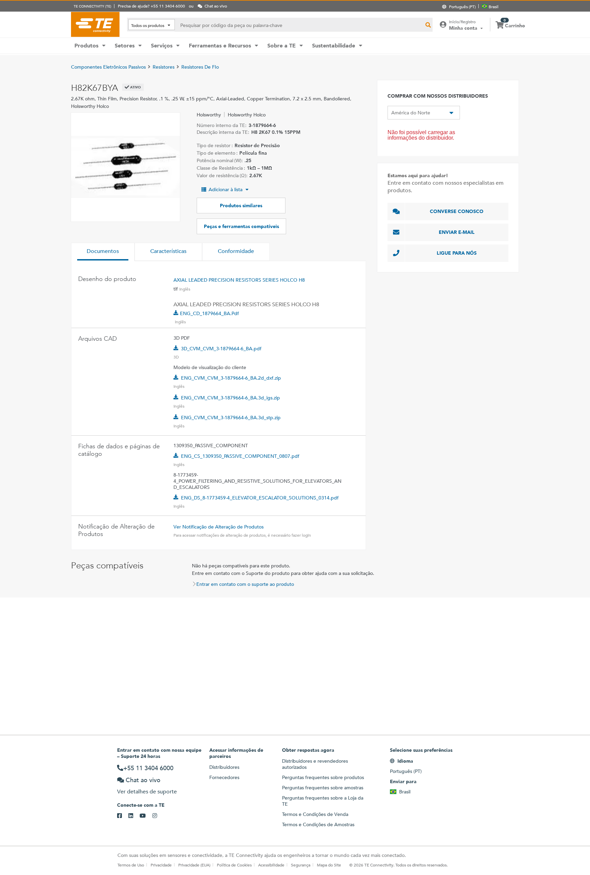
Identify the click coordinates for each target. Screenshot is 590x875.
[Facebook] (122, 816)
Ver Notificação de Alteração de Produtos (218, 527)
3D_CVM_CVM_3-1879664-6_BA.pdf (221, 348)
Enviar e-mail (457, 232)
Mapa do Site (329, 864)
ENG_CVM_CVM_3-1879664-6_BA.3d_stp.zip (231, 417)
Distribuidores (224, 767)
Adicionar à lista (225, 189)
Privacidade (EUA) (194, 864)
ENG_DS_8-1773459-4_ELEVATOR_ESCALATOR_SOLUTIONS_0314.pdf (260, 498)
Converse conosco (456, 211)
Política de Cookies (234, 864)
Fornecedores (224, 777)
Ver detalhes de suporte (147, 791)
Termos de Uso (130, 864)
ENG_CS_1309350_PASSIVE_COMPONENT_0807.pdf (240, 456)
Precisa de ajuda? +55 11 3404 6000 (151, 6)
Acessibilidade (271, 864)
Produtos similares (241, 205)
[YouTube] (146, 816)
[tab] (103, 252)
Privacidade (161, 864)
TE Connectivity (95, 24)
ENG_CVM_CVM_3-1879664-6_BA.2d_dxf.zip (231, 378)
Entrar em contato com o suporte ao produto (245, 584)
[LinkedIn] (134, 816)
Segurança (300, 864)
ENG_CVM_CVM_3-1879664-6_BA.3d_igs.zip (230, 398)
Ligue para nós (457, 253)
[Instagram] (158, 816)
